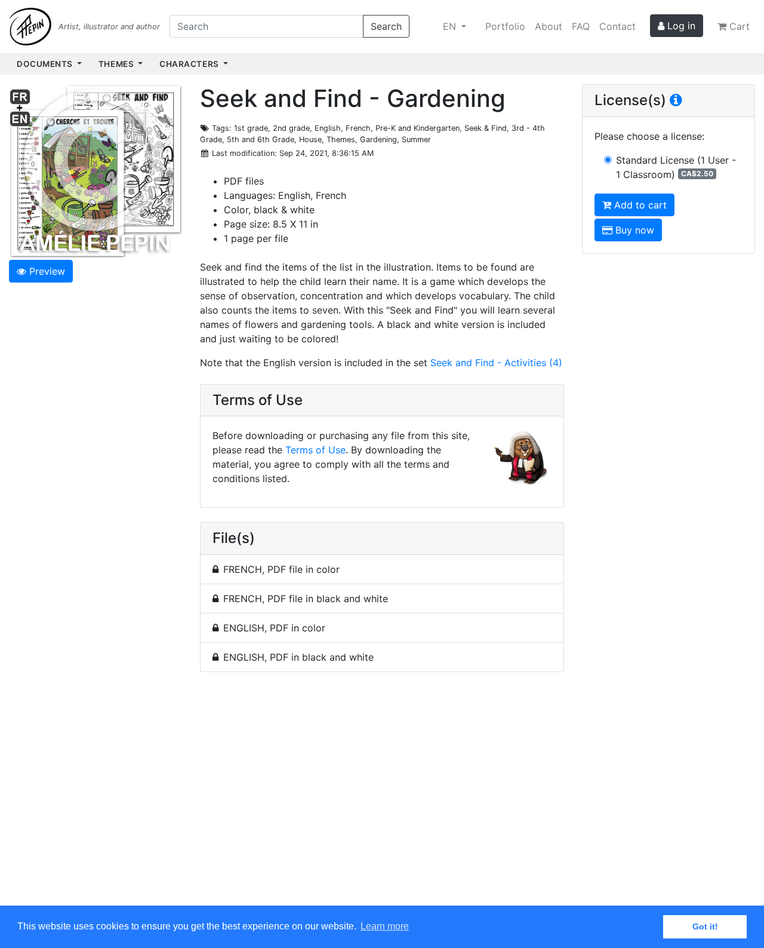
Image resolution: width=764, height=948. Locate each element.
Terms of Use (315, 450)
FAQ (581, 26)
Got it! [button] (705, 926)
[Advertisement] (382, 795)
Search (386, 26)
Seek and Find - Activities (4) (496, 363)
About (548, 26)
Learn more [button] (385, 926)
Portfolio (505, 26)
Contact (617, 26)
